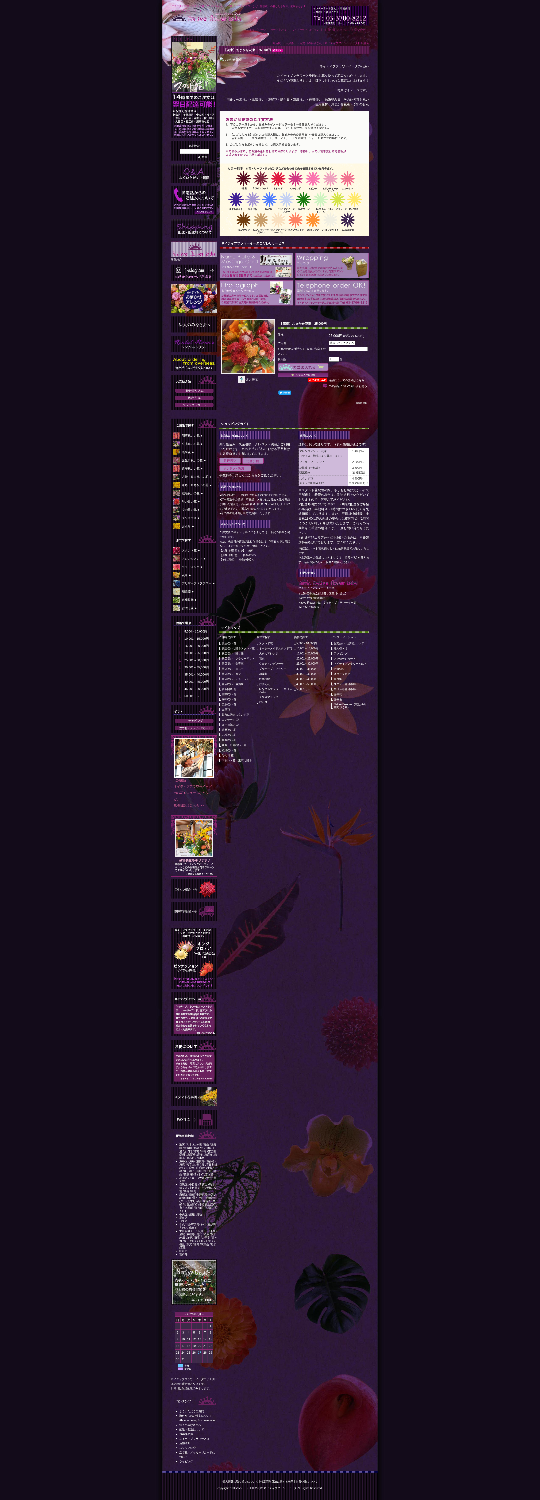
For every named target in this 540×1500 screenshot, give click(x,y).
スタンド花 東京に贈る (237, 760)
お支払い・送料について (349, 643)
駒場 (212, 1184)
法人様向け (340, 648)
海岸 (183, 1154)
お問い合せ (359, 29)
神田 (204, 1224)
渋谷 (192, 1161)
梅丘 (186, 1241)
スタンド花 (266, 643)
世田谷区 (184, 1231)
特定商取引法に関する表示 (277, 1481)
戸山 (183, 1201)
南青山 (188, 1148)
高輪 (203, 1151)
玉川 (201, 1241)
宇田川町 (211, 1164)
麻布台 (190, 1157)
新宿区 (183, 1194)
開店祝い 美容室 (233, 663)
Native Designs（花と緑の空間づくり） (350, 706)
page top (361, 402)
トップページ (257, 29)
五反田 (193, 1178)
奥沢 (199, 1234)
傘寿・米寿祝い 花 (234, 745)
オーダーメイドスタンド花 (275, 648)
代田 (183, 1237)
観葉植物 (264, 679)
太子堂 (206, 1237)
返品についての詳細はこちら (346, 380)
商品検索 (194, 145)
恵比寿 (200, 1161)
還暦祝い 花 (229, 729)
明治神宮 (210, 1197)
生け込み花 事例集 (345, 689)
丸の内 (183, 1227)
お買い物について (336, 29)
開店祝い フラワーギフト (238, 658)
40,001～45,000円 (196, 681)
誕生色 (338, 699)
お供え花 (264, 684)
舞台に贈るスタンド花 (235, 714)
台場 (208, 1148)
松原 (206, 1234)
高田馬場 (202, 1201)
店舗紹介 (176, 259)
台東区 (183, 1221)
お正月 (263, 702)
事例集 (338, 679)
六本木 (190, 1144)
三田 (202, 1187)
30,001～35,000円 (196, 667)
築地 (199, 1214)
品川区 (183, 1178)
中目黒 (193, 1184)
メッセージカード (345, 658)
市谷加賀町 (190, 1204)
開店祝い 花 (229, 643)
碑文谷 (183, 1187)
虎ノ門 (188, 1151)
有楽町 (195, 1224)
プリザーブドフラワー (272, 668)
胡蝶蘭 (263, 674)
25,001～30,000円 (196, 660)
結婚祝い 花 (229, 750)
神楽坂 (212, 1194)
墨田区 (183, 1217)
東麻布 (208, 1154)
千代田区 (184, 1224)
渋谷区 (183, 1161)
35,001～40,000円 (196, 674)
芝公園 (212, 1151)
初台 (202, 1167)
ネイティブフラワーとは (194, 1438)
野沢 (213, 1244)
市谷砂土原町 (207, 1204)
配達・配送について (191, 1429)
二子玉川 (197, 1231)
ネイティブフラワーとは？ (350, 663)
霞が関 (211, 1224)
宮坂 (183, 1247)
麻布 (200, 1154)
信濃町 (209, 1207)
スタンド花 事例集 (345, 684)
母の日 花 (228, 755)
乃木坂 (200, 1157)
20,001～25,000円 (196, 652)
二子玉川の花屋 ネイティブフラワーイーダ (270, 1488)
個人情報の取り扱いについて (240, 1481)
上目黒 (193, 1187)
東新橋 (191, 1154)
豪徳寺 (190, 1234)
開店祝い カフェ (233, 674)
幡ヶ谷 (188, 1171)
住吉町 (199, 1207)
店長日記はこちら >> (189, 805)
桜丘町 (208, 1171)
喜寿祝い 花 (229, 740)
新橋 (196, 1148)
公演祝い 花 (229, 704)
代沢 (213, 1234)
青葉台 (203, 1184)
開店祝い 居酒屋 (233, 684)
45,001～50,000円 (196, 688)
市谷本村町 (186, 1207)
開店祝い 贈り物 (233, 653)
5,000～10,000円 (195, 631)
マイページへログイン (305, 29)
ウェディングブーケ (271, 663)
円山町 (198, 1171)
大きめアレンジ (268, 653)
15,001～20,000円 (196, 645)
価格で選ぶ (183, 623)
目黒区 (183, 1184)
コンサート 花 (230, 719)
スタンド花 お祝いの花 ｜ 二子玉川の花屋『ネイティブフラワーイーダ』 (206, 17)
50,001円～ (192, 696)
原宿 (182, 1164)
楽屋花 (226, 709)
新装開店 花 (229, 689)
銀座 (192, 1214)
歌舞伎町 (201, 1194)
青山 (206, 1144)
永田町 (193, 1227)
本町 (201, 1174)
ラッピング (186, 1461)
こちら (252, 475)
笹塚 (186, 1174)
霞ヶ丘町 (198, 1197)
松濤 (193, 1174)
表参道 (210, 1161)
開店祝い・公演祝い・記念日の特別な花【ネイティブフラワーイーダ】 (316, 43)
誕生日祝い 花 (230, 724)
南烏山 (205, 1244)
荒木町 (191, 1201)
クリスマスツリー (270, 697)
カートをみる (278, 29)
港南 (196, 1151)
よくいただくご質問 (191, 1411)
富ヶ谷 (209, 1174)
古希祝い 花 (229, 734)
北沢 (193, 1241)
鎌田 (196, 1244)
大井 (209, 1178)
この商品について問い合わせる (348, 386)
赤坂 (199, 1144)
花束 (366, 43)
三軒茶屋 (210, 1231)
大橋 (209, 1187)
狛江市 (183, 1251)
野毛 (197, 1237)
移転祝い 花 (229, 699)
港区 (182, 1144)
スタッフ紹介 (187, 1447)
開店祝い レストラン (235, 679)
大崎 (202, 1178)
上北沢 (209, 1241)
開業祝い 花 (229, 694)
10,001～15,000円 (196, 638)
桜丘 (182, 1244)
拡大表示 (251, 379)
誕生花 (338, 694)
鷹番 (186, 1191)
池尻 (190, 1237)
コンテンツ (183, 1401)
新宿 (192, 1194)
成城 (182, 1234)
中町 (193, 1191)
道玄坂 (200, 1164)
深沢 (189, 1244)
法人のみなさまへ (190, 1425)
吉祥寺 (183, 1254)
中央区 (183, 1214)
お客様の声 (186, 1434)
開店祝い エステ (233, 668)
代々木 (184, 1167)
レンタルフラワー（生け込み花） (275, 690)
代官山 (190, 1164)
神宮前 (194, 1167)
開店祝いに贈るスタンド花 (238, 648)
